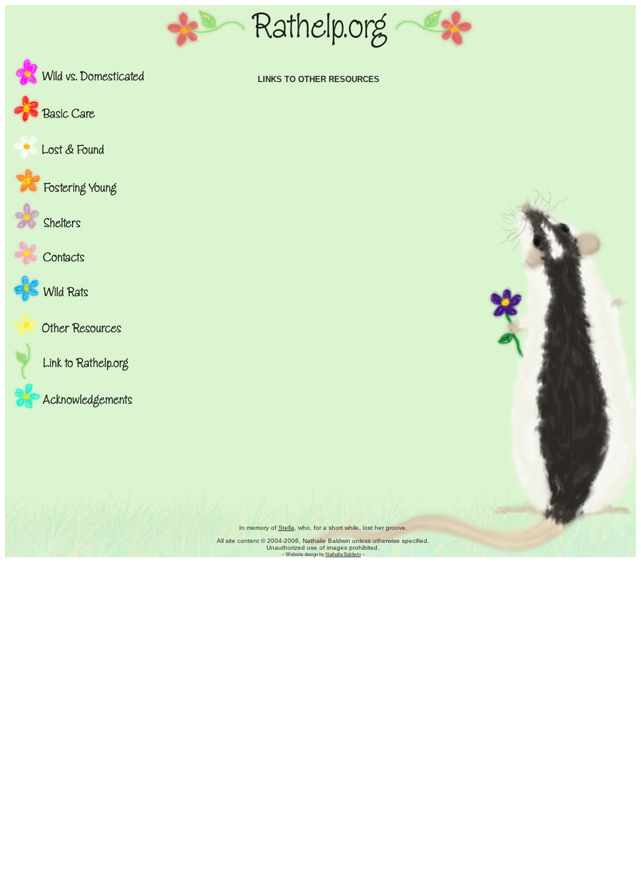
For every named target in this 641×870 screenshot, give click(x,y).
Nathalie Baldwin (343, 554)
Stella (286, 527)
